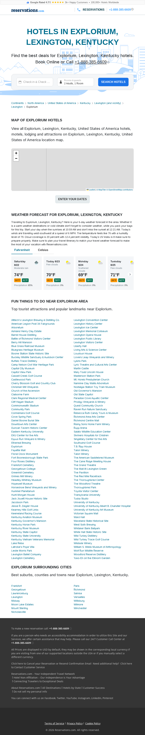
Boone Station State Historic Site (30, 353)
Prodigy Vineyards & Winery (89, 401)
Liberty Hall (80, 346)
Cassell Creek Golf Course (26, 375)
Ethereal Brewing (21, 442)
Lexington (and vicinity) (107, 103)
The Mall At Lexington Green (90, 468)
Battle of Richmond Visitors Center (31, 338)
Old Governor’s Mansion (88, 390)
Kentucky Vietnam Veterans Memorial (32, 539)
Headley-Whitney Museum (26, 480)
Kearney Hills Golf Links (24, 509)
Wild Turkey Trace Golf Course (91, 539)
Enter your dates (72, 199)
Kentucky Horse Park (23, 524)
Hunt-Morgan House (23, 494)
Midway (15, 600)
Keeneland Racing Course (26, 513)
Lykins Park (80, 361)
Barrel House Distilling (23, 334)
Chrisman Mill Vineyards (24, 387)
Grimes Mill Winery (22, 476)
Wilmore (78, 604)
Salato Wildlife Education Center (92, 431)
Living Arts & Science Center (90, 349)
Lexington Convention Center (91, 320)
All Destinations (51, 687)
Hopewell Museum (22, 483)
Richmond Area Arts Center (89, 416)
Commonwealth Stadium (25, 405)
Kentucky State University (26, 535)
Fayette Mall (18, 450)
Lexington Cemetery (23, 558)
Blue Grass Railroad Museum (27, 346)
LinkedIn (96, 698)
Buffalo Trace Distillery (24, 361)
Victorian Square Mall (86, 513)
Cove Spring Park (21, 416)
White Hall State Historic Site (90, 532)
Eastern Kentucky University (27, 431)
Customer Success (94, 687)
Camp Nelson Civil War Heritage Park (32, 364)
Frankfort (16, 585)
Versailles (79, 597)
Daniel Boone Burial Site (25, 420)
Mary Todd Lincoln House (88, 372)
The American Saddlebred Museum (94, 457)
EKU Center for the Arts (24, 435)
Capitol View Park (21, 372)
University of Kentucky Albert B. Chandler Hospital (102, 506)
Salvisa (78, 593)
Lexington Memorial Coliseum (91, 331)
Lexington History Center (88, 323)
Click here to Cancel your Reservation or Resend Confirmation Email (51, 663)
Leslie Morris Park (21, 550)
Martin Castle (81, 368)
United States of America (62, 103)
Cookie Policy (92, 723)
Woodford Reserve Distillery (90, 554)
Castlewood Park (21, 379)
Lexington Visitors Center (88, 342)
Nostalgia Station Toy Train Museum (94, 387)
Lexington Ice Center (86, 327)
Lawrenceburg (19, 593)
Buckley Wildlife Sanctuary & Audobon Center (37, 357)
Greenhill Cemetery (22, 472)
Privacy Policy (75, 723)
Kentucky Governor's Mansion (28, 520)
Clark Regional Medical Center (28, 398)
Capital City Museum (22, 368)
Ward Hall (79, 517)
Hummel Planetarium (23, 491)
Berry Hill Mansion (21, 342)
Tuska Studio (81, 498)
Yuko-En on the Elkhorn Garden (92, 558)
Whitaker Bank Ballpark (87, 528)
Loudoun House (83, 353)
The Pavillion (81, 472)
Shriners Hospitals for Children (91, 435)
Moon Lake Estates (22, 604)
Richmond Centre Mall (86, 420)
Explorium (16, 446)
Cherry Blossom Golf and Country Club (33, 383)
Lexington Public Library (87, 338)
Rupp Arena (80, 427)
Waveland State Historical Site (91, 520)
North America (36, 103)
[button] (16, 153)
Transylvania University (87, 494)
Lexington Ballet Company (26, 554)
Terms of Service (54, 723)
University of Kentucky (86, 502)
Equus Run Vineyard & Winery (28, 439)
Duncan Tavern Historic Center (29, 427)
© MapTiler (101, 189)
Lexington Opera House (87, 334)
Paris (76, 585)
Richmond (79, 589)
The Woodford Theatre (87, 483)
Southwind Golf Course (87, 442)
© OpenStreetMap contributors (119, 189)
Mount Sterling (19, 608)
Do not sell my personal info (30, 691)
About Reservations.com (25, 687)
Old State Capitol (83, 394)
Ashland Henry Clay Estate (26, 331)
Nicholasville (18, 611)
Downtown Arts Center (24, 424)
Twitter (61, 698)
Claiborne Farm (20, 394)
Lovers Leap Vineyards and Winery (94, 357)
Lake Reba (17, 543)
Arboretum (17, 327)
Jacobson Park (19, 502)
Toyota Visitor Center (86, 491)
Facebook (50, 698)
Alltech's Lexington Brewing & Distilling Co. (35, 320)
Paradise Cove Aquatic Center (91, 398)
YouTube (71, 698)
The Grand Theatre (85, 465)
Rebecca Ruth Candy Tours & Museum (96, 413)
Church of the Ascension (25, 390)
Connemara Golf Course (25, 413)
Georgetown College (23, 468)
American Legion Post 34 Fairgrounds (33, 323)
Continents (17, 103)
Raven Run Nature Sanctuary (90, 409)
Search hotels (113, 81)
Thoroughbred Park (85, 487)
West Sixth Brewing (85, 524)
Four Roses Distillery (23, 461)
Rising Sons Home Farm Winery (92, 424)
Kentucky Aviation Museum (26, 517)
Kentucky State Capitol (24, 532)
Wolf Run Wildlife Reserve (88, 550)
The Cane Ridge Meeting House (92, 461)
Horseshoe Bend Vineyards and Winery (34, 487)
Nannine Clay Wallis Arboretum (91, 383)
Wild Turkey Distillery (85, 535)
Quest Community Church (88, 405)
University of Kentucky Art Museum (94, 509)
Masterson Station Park (87, 375)
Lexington (17, 106)
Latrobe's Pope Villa (22, 546)
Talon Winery (81, 450)
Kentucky (85, 103)
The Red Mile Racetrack (88, 476)
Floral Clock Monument (24, 454)
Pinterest (108, 698)
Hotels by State (72, 687)
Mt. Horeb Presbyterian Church (91, 379)
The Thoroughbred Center (89, 480)
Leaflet (92, 189)
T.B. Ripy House (83, 446)
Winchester (80, 608)
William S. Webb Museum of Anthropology (97, 546)
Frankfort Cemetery (22, 465)
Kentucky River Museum (25, 528)
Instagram (84, 698)
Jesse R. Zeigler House (24, 506)
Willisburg (79, 600)
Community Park (20, 409)
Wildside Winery (83, 543)
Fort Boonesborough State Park (29, 457)
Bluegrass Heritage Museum (27, 349)
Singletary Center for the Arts (90, 439)
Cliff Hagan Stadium (22, 401)
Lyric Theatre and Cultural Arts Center (95, 364)
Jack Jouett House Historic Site (29, 498)
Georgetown (18, 589)
